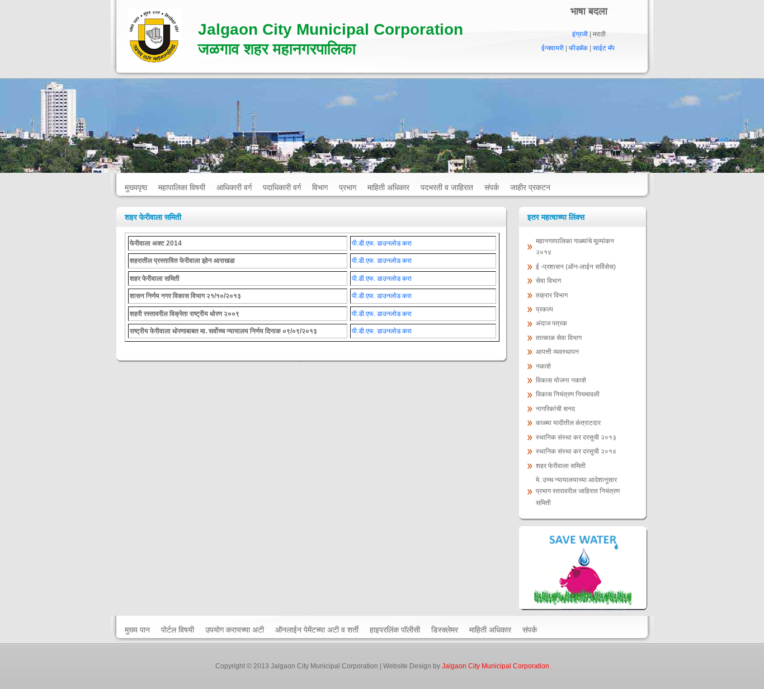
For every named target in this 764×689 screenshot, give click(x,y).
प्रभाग (347, 187)
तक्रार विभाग (552, 295)
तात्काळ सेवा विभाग (559, 338)
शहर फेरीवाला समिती (561, 466)
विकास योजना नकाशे (561, 380)
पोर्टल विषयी (177, 629)
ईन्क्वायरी (552, 48)
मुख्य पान (137, 629)
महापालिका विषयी (181, 187)
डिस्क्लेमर (444, 629)
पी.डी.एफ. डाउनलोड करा (382, 243)
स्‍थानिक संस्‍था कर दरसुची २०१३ (576, 437)
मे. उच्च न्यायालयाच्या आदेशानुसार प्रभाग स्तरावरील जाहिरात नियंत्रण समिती (578, 491)
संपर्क (491, 187)
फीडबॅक (578, 48)
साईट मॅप (604, 48)
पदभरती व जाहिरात (447, 187)
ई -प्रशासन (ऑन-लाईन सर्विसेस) (576, 267)
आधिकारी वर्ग (234, 187)
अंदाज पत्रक (551, 323)
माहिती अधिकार (388, 187)
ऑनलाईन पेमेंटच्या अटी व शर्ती (317, 629)
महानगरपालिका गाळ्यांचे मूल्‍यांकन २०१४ (575, 246)
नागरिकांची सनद (555, 409)
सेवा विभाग (548, 281)
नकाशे (543, 366)
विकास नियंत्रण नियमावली (568, 394)
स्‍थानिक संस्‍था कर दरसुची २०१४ (576, 451)
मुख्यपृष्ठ (136, 187)
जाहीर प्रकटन (530, 187)
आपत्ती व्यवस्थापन (557, 352)
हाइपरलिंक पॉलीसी (395, 629)
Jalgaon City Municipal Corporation (495, 666)
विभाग (320, 187)
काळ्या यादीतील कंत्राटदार (568, 423)
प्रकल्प (545, 309)
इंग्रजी (580, 34)
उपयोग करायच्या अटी (234, 629)
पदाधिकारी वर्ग (282, 187)
